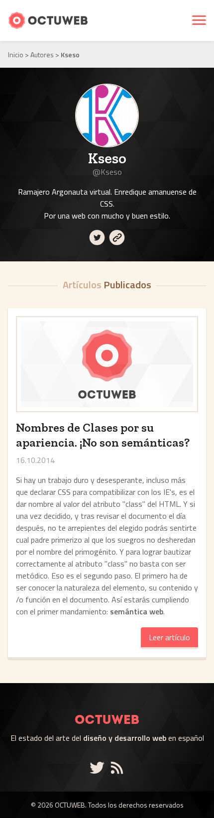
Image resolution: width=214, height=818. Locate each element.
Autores (42, 54)
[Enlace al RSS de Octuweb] (117, 768)
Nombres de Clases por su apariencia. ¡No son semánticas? (103, 435)
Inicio (15, 54)
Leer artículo (169, 637)
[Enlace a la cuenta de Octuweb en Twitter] (99, 768)
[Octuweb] (107, 707)
